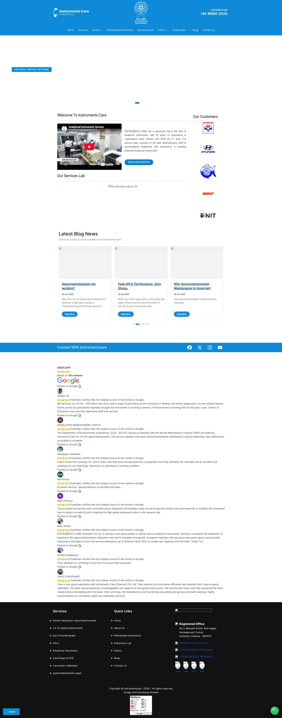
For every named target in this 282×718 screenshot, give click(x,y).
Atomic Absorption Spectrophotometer (74, 620)
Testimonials (179, 30)
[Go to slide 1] (134, 324)
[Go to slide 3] (141, 324)
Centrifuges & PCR (63, 658)
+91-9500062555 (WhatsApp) (196, 649)
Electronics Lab (145, 30)
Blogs (196, 30)
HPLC (56, 643)
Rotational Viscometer (65, 650)
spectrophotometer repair (67, 673)
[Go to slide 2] (137, 324)
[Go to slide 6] (148, 324)
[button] (101, 30)
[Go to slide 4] (143, 324)
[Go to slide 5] (145, 324)
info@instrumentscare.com (194, 642)
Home (71, 30)
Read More (70, 314)
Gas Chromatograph (64, 635)
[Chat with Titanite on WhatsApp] (275, 711)
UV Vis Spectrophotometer (68, 628)
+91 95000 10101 (214, 14)
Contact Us (208, 30)
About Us (83, 30)
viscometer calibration (65, 665)
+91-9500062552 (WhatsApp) (196, 656)
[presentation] (6, 72)
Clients (161, 30)
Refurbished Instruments (120, 30)
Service (96, 30)
